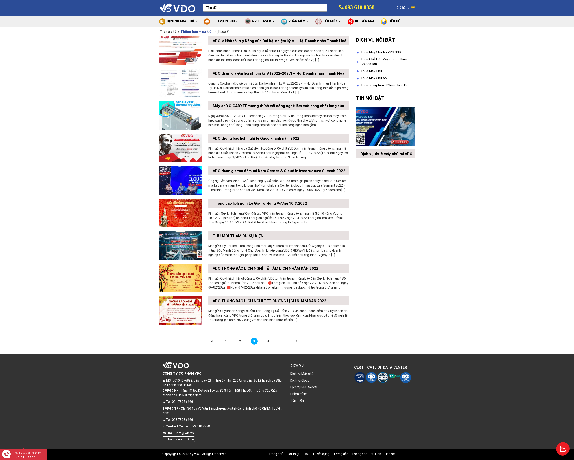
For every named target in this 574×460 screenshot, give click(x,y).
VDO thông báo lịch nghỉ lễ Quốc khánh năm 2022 (256, 138)
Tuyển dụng (321, 454)
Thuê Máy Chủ (371, 71)
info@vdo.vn (185, 433)
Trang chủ (168, 32)
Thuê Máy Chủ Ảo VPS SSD (381, 52)
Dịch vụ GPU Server (303, 387)
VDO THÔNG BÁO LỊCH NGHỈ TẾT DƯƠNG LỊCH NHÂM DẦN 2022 (269, 301)
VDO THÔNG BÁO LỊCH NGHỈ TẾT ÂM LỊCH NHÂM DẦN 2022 (265, 268)
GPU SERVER (262, 21)
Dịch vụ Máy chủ (301, 373)
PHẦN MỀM (297, 21)
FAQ (306, 454)
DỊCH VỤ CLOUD (223, 21)
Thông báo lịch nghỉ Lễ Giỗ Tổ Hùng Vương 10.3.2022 (260, 203)
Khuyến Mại (364, 21)
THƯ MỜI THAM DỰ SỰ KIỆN (238, 236)
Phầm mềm (298, 394)
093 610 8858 (359, 7)
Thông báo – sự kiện (366, 454)
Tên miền (297, 400)
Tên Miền (331, 21)
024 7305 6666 (182, 402)
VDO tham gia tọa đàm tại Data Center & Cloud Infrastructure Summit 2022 (279, 171)
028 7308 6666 (182, 419)
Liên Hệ (394, 21)
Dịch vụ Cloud (299, 380)
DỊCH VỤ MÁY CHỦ (181, 21)
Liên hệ (390, 454)
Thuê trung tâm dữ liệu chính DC (385, 85)
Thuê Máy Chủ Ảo (374, 78)
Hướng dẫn (340, 454)
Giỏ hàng (403, 7)
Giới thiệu (293, 454)
